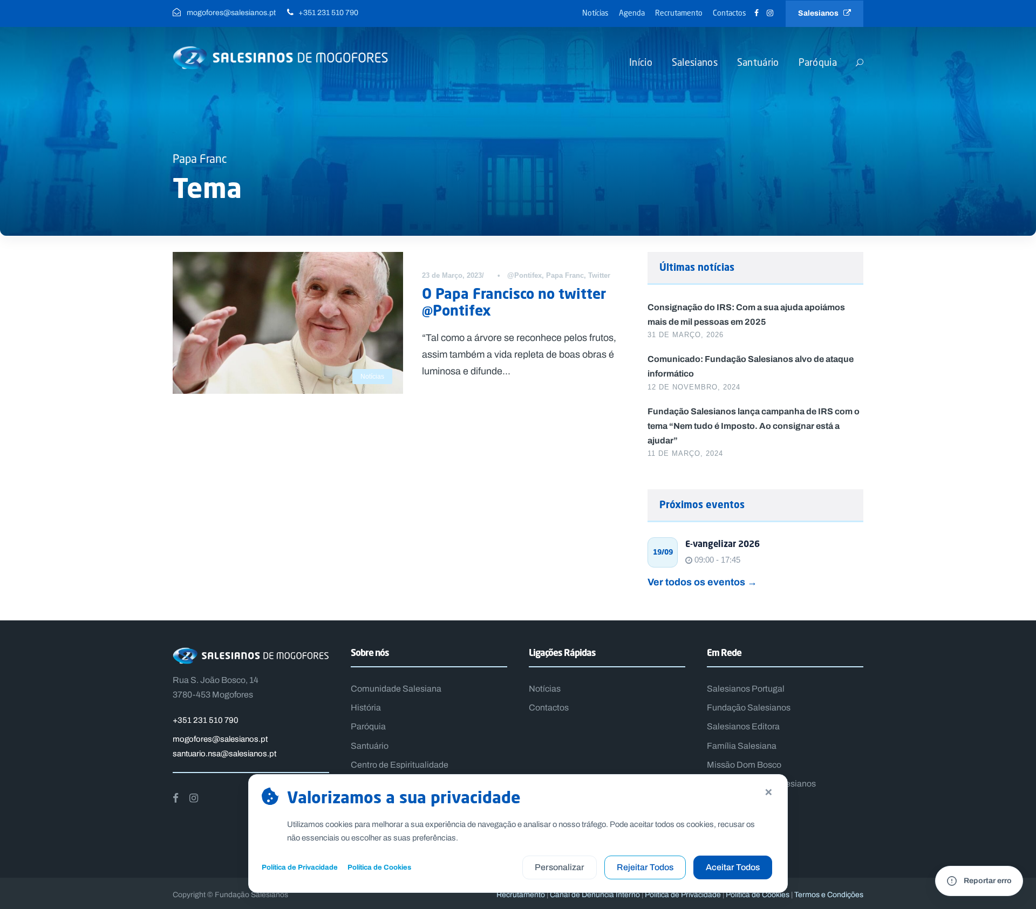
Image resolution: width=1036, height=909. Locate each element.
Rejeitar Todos (645, 867)
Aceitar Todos (733, 867)
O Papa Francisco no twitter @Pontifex (514, 302)
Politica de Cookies (757, 894)
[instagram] (770, 13)
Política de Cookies (379, 867)
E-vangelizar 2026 (722, 543)
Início (640, 62)
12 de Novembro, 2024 (694, 387)
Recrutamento (679, 12)
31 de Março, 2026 (686, 335)
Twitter (599, 275)
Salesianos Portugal (746, 688)
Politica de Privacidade (683, 894)
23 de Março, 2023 (452, 275)
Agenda (632, 12)
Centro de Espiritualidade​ (399, 764)
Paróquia (818, 62)
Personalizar (559, 867)
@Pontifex (524, 275)
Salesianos (820, 13)
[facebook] (756, 13)
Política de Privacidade (300, 867)
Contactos (729, 12)
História (366, 707)
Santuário (758, 62)
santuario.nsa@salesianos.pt (224, 754)
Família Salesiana (741, 746)
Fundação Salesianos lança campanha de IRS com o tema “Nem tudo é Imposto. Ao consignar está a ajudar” (754, 426)
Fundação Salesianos (748, 707)
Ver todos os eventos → (702, 582)
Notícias (595, 12)
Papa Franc (565, 275)
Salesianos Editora (743, 726)
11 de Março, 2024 (685, 453)
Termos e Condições (828, 894)
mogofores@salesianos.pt (220, 739)
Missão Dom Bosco (744, 764)
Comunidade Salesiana (396, 688)
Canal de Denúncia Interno (595, 894)
